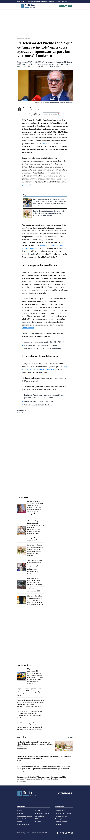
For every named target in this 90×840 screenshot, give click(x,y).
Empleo (19, 810)
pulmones (26, 185)
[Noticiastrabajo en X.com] (60, 833)
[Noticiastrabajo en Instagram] (63, 833)
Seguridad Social (39, 816)
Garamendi (51, 1)
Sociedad (20, 413)
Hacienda (20, 822)
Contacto (58, 824)
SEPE (36, 819)
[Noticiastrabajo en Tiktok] (66, 833)
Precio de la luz (31, 1)
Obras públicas (65, 1)
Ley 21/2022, (47, 143)
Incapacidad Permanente (25, 819)
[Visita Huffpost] (66, 6)
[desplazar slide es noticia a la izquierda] (25, 1)
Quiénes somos (60, 810)
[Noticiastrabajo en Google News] (71, 833)
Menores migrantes (41, 1)
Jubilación (37, 810)
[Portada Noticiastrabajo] (26, 793)
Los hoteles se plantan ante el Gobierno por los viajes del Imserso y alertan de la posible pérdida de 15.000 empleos (49, 213)
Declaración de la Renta (24, 816)
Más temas (37, 822)
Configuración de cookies (63, 813)
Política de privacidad (61, 822)
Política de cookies (61, 816)
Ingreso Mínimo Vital (23, 824)
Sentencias (20, 813)
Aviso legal (58, 819)
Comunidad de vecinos (41, 813)
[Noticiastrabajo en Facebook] (57, 833)
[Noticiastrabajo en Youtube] (69, 833)
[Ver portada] (28, 6)
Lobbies (57, 1)
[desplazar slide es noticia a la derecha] (72, 1)
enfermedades (28, 328)
